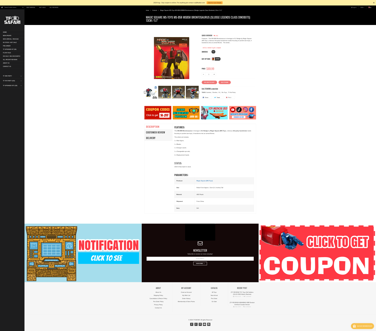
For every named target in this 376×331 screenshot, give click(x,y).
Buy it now (224, 82)
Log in (354, 7)
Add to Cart (210, 82)
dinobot (215, 92)
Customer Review (155, 132)
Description (152, 126)
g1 (219, 92)
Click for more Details (214, 3)
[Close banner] (374, 3)
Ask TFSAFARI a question (210, 89)
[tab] (13, 76)
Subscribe (199, 263)
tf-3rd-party (232, 92)
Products (154, 10)
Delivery (150, 138)
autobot (209, 92)
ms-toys (224, 92)
